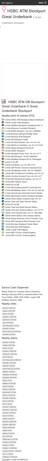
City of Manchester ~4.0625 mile (12, 360)
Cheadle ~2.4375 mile (9, 345)
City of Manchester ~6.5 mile (11, 325)
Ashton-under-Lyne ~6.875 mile (11, 331)
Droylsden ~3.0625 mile (9, 351)
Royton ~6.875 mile (8, 401)
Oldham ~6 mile (7, 380)
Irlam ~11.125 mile (8, 454)
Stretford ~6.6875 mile (9, 389)
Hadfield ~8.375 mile (8, 419)
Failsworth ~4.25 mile (9, 366)
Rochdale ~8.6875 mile (9, 424)
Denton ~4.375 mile (8, 314)
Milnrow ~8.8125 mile (8, 427)
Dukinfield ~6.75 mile (8, 328)
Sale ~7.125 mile (7, 404)
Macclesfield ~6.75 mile (9, 392)
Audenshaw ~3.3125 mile (10, 354)
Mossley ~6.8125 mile (9, 395)
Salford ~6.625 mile (8, 386)
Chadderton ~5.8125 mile (10, 374)
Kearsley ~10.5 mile (8, 445)
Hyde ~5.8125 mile (8, 323)
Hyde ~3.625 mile (7, 357)
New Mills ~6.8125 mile (9, 398)
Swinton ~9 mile (7, 430)
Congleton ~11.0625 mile (10, 448)
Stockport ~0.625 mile (9, 308)
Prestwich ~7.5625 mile (9, 407)
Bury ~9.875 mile (7, 436)
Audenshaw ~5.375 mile (9, 320)
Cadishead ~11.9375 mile (10, 457)
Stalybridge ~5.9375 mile (9, 377)
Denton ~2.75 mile (8, 348)
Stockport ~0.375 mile (9, 342)
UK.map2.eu (7, 2)
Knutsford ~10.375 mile (9, 442)
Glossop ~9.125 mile (8, 433)
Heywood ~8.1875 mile (9, 413)
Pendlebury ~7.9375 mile (10, 410)
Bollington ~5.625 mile (9, 372)
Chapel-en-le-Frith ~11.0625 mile (12, 451)
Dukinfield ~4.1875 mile (9, 363)
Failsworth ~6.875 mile (9, 334)
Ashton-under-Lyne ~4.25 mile (11, 369)
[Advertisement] (24, 46)
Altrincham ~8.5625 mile (9, 421)
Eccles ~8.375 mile (8, 416)
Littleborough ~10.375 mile (10, 439)
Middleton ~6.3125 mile (9, 383)
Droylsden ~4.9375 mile (9, 317)
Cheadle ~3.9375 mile (9, 311)
